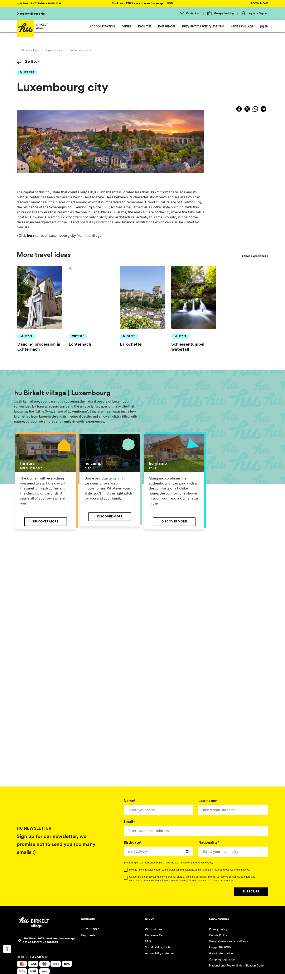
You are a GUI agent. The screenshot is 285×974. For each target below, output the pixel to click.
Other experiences (255, 256)
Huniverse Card (155, 935)
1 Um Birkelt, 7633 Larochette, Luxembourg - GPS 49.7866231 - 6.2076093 (49, 941)
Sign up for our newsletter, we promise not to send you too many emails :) (56, 844)
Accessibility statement (160, 953)
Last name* (208, 800)
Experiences (166, 26)
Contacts (88, 919)
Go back (32, 62)
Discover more (45, 521)
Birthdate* (133, 842)
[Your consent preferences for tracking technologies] (7, 949)
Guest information (221, 953)
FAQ (148, 941)
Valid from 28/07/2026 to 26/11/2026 (39, 4)
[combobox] (233, 851)
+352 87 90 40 (91, 929)
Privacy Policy (205, 862)
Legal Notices (219, 919)
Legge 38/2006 (220, 947)
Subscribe (251, 891)
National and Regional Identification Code (236, 965)
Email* (129, 821)
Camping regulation (222, 959)
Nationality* (208, 842)
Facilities (144, 26)
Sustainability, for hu (158, 947)
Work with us (153, 929)
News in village (242, 26)
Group (149, 919)
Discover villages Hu (31, 13)
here (30, 235)
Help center (89, 935)
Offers (126, 26)
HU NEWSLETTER (34, 829)
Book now (259, 3)
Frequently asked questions (203, 26)
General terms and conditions (228, 941)
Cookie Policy (218, 935)
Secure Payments (32, 957)
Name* (130, 800)
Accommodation (102, 26)
